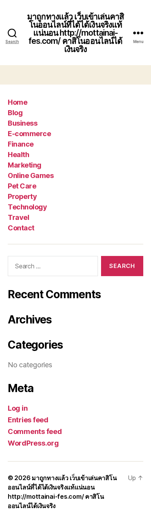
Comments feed (35, 431)
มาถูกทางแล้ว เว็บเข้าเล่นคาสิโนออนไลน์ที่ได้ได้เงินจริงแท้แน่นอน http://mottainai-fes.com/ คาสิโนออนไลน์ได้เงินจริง (75, 32)
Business (22, 123)
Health (18, 154)
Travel (18, 217)
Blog (15, 113)
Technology (27, 207)
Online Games (30, 175)
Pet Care (22, 186)
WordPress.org (33, 443)
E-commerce (29, 134)
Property (22, 196)
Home (17, 102)
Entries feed (28, 420)
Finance (21, 144)
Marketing (24, 165)
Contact (21, 228)
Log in (17, 408)
